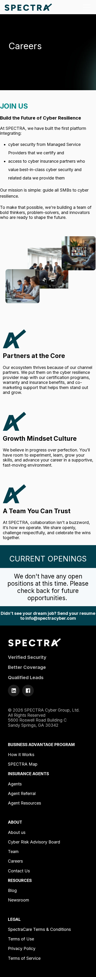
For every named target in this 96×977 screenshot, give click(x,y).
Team (13, 851)
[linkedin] (14, 690)
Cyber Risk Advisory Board (34, 841)
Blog (12, 890)
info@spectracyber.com (50, 618)
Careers (15, 861)
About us (16, 832)
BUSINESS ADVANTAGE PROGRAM (41, 744)
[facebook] (28, 690)
